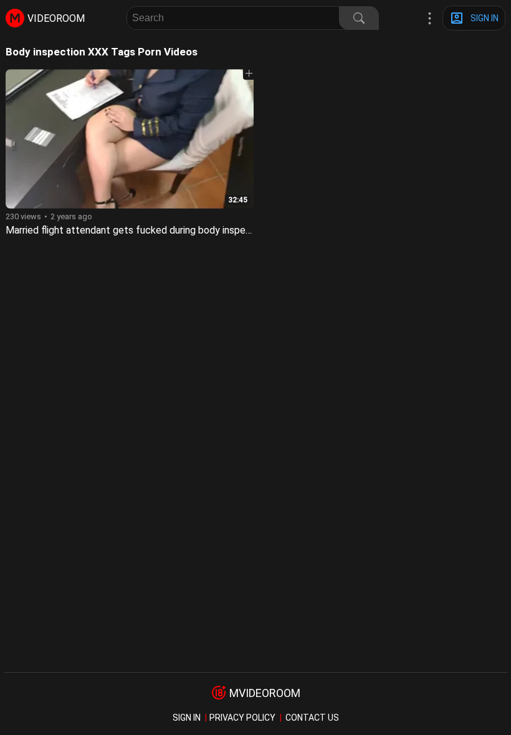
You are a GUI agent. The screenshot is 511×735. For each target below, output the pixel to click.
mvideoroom (264, 692)
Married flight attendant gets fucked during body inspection (137, 230)
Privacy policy (242, 718)
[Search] (359, 18)
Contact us (312, 718)
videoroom (56, 18)
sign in (187, 718)
